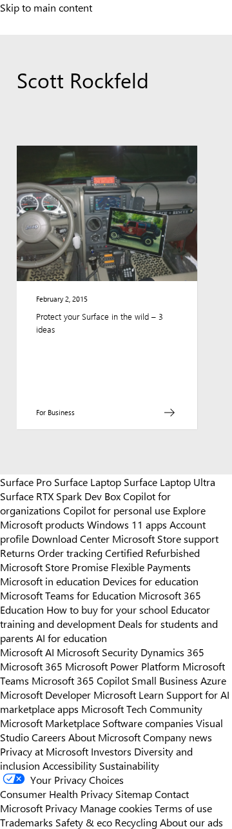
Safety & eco (83, 822)
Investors (111, 751)
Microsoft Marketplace (50, 723)
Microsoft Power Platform (122, 666)
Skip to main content (46, 7)
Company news (177, 737)
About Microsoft (104, 737)
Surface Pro (26, 481)
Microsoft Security (97, 652)
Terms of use (183, 808)
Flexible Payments (151, 567)
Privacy (62, 808)
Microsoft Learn (128, 694)
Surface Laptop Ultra (169, 481)
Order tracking (69, 552)
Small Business (164, 680)
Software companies (147, 723)
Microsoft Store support (165, 538)
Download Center (71, 538)
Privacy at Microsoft (44, 751)
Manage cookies (116, 808)
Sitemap (133, 793)
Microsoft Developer (45, 694)
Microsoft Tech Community (141, 708)
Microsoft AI (27, 652)
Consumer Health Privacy (56, 793)
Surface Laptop (87, 481)
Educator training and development (105, 616)
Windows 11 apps (127, 524)
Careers (49, 737)
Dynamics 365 (172, 652)
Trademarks (26, 822)
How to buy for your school (107, 609)
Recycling (136, 822)
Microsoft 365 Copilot (80, 680)
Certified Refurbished (152, 552)
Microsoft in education (50, 581)
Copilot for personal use (116, 510)
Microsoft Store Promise (54, 567)
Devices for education (150, 581)
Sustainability (129, 765)
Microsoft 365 (31, 666)
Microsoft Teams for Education (68, 595)
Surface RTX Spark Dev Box (60, 496)
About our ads (191, 822)
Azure (213, 680)
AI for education (71, 637)
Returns (17, 552)
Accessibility (70, 765)
